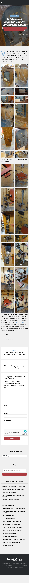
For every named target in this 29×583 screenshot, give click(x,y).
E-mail (6, 413)
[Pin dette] (23, 34)
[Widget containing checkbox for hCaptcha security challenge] (16, 432)
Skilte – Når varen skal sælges (11, 542)
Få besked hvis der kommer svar (14, 428)
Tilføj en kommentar (10, 334)
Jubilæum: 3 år (21, 486)
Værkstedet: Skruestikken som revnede (14, 489)
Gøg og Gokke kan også (9, 533)
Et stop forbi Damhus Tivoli (10, 518)
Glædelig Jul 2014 (8, 545)
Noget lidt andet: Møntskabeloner (12, 521)
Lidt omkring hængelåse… (10, 536)
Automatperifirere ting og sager (12, 524)
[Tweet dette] (16, 34)
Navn (5, 405)
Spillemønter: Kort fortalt (10, 492)
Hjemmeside (7, 420)
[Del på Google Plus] (20, 34)
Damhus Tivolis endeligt (9, 486)
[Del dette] (13, 34)
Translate (12, 458)
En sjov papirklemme (9, 515)
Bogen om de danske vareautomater (13, 530)
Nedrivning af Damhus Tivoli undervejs (14, 508)
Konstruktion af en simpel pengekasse (14, 539)
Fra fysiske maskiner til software (12, 527)
